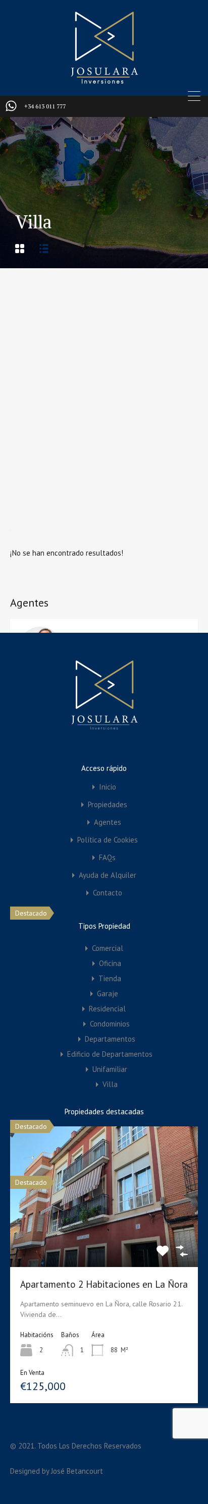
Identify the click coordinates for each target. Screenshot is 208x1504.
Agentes (107, 822)
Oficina (110, 963)
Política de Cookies (107, 840)
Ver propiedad (104, 1238)
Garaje (107, 993)
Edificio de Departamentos (109, 1054)
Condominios (110, 1024)
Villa (110, 1084)
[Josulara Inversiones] (104, 81)
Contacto (107, 892)
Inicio (107, 787)
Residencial (107, 1008)
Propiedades (107, 804)
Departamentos (110, 1039)
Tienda (109, 978)
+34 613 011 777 (45, 106)
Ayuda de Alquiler (107, 875)
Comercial (107, 948)
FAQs (107, 857)
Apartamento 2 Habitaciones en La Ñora (104, 1284)
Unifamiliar (109, 1069)
